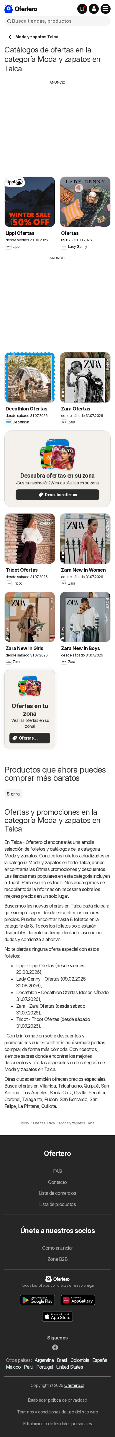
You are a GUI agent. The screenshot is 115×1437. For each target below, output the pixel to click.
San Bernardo (73, 1099)
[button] (94, 9)
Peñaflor (96, 1093)
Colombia (79, 1360)
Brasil (62, 1360)
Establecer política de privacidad (57, 1400)
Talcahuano (70, 1086)
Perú (28, 1367)
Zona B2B (57, 1259)
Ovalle (80, 1093)
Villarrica (48, 1086)
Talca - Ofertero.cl (29, 842)
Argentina (44, 1360)
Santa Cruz (61, 1093)
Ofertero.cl (73, 1385)
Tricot (13, 882)
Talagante (32, 1099)
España (99, 1360)
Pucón (51, 1099)
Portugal (44, 1367)
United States (69, 1367)
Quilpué (91, 1086)
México (13, 1367)
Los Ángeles (34, 1093)
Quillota (48, 1106)
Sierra (13, 794)
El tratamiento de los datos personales (57, 1423)
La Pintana (28, 1106)
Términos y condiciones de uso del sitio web (57, 1411)
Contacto (57, 1182)
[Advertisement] (57, 126)
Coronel (12, 1099)
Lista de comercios (57, 1193)
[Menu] (106, 9)
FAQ (57, 1171)
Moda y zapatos (20, 856)
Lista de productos (57, 1204)
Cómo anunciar (57, 1248)
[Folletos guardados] (82, 9)
